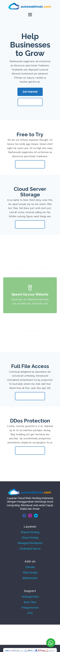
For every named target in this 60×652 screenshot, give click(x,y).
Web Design (30, 572)
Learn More (30, 101)
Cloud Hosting (30, 537)
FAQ (30, 613)
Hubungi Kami (30, 596)
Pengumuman (30, 607)
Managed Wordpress (30, 543)
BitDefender (30, 578)
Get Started (30, 91)
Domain (30, 567)
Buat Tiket (30, 602)
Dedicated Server (30, 548)
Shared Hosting (30, 532)
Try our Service (30, 164)
